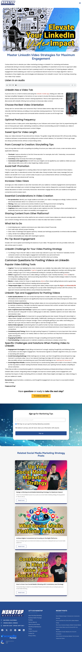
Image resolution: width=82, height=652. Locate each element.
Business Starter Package (35, 617)
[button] (80, 3)
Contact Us (31, 633)
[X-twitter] (6, 630)
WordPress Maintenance (34, 626)
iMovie (43, 281)
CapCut (33, 270)
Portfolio (30, 620)
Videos (30, 629)
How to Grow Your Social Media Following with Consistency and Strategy (39, 584)
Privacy (7, 642)
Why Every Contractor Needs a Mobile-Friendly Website (68, 625)
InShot (66, 275)
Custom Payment (32, 631)
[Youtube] (19, 630)
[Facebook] (2, 630)
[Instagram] (10, 630)
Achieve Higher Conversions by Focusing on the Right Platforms (36, 538)
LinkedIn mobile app (43, 94)
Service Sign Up (32, 622)
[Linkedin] (23, 630)
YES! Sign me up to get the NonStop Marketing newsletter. (33, 424)
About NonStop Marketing (35, 615)
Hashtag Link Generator (63, 360)
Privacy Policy (32, 635)
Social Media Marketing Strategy (46, 453)
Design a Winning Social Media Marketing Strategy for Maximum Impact (39, 492)
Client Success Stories (34, 624)
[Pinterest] (15, 630)
